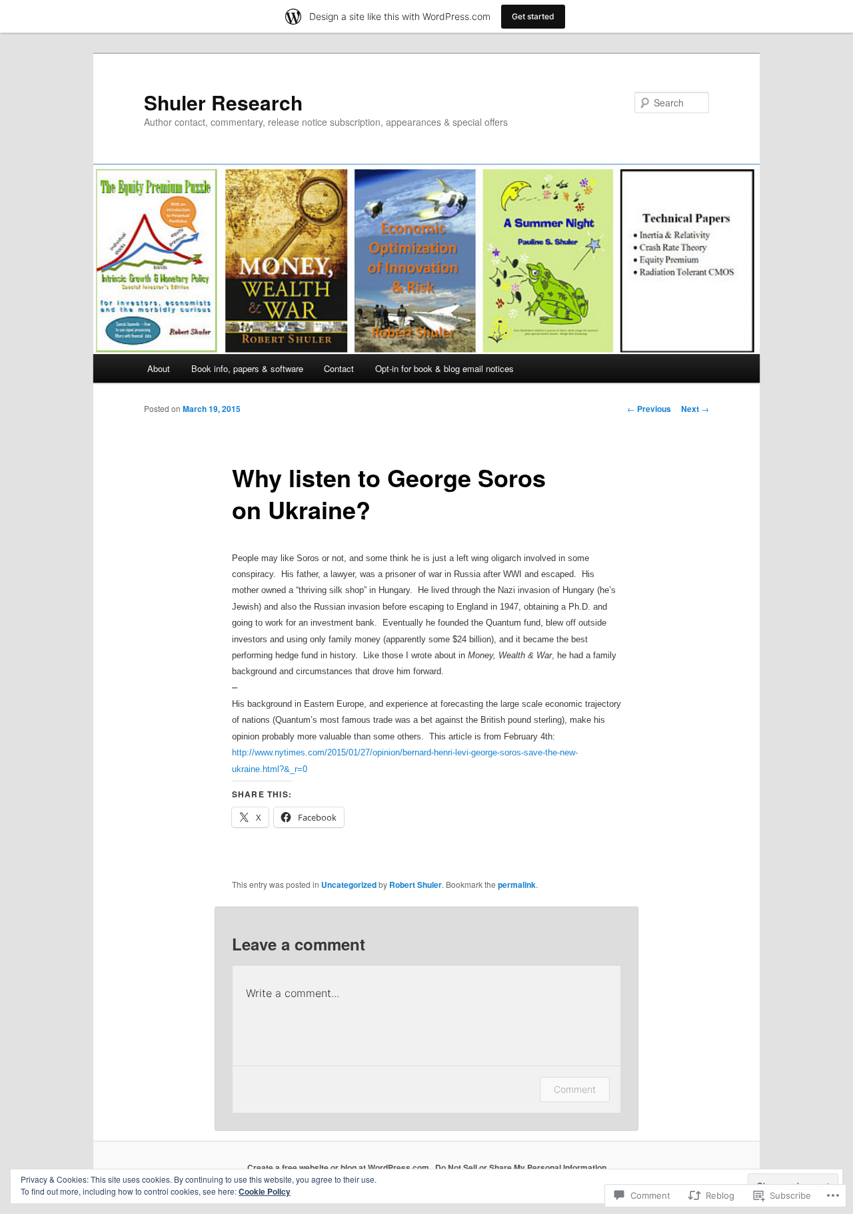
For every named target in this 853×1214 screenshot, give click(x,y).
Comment (575, 1089)
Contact (339, 368)
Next (695, 409)
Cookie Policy (265, 1191)
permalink (517, 885)
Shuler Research (223, 102)
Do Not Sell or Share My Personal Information (520, 1167)
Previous (649, 409)
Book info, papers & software (247, 368)
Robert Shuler (415, 885)
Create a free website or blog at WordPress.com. (339, 1167)
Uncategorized (349, 885)
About (158, 368)
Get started (533, 16)
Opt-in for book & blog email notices (444, 368)
